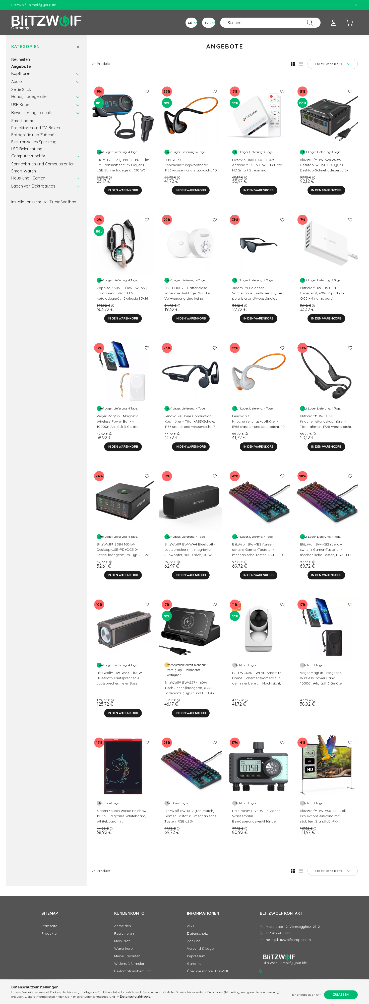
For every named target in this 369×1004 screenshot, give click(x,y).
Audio (16, 81)
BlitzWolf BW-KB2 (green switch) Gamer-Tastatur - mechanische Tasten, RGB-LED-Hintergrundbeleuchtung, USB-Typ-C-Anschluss (258, 555)
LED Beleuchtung (26, 148)
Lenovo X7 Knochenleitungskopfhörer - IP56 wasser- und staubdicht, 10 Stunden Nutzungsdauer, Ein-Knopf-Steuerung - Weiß (258, 426)
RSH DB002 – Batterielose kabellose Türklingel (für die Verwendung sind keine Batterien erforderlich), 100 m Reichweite (188, 298)
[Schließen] (356, 5)
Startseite (49, 926)
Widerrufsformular (129, 964)
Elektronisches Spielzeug (33, 141)
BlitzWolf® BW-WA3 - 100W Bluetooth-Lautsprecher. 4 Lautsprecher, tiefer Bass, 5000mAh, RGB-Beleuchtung (120, 680)
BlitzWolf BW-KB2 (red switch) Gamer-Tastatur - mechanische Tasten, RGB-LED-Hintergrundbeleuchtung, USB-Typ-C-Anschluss (190, 821)
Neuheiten (20, 59)
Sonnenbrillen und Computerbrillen (43, 163)
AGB (190, 926)
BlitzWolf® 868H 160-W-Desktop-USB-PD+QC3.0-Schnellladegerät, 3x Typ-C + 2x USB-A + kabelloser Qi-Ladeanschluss (123, 555)
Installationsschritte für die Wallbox (43, 201)
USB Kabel (20, 104)
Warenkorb (123, 948)
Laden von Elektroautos (33, 186)
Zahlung (194, 941)
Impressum (196, 956)
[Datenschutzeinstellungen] (261, 971)
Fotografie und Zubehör (33, 134)
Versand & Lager (201, 948)
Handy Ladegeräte (28, 96)
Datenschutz (197, 933)
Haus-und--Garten (28, 177)
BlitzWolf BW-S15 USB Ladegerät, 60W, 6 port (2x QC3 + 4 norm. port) (322, 293)
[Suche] (310, 23)
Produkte (48, 933)
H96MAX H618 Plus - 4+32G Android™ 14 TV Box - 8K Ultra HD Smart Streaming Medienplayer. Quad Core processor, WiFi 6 (257, 170)
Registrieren (124, 933)
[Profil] (334, 23)
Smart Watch (23, 170)
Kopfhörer (20, 73)
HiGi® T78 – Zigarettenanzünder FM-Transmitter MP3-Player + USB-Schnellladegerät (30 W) (123, 164)
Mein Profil (122, 941)
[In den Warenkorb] (123, 190)
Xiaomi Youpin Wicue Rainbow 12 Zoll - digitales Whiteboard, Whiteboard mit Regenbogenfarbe (122, 818)
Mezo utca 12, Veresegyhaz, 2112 (293, 927)
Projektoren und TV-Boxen (35, 127)
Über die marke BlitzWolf (207, 971)
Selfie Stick (21, 89)
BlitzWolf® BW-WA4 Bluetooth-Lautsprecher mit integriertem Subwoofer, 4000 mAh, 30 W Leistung (189, 552)
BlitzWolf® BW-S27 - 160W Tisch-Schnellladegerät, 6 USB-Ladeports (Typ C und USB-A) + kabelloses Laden (190, 690)
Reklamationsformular (132, 971)
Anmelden (122, 926)
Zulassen (341, 994)
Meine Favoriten (127, 956)
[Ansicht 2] (301, 64)
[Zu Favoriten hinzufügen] (147, 91)
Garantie (194, 964)
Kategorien (25, 46)
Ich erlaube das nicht (306, 994)
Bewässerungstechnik (31, 112)
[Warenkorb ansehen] (350, 23)
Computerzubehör (28, 155)
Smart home (22, 120)
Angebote (21, 66)
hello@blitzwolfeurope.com (288, 940)
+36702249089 (278, 933)
